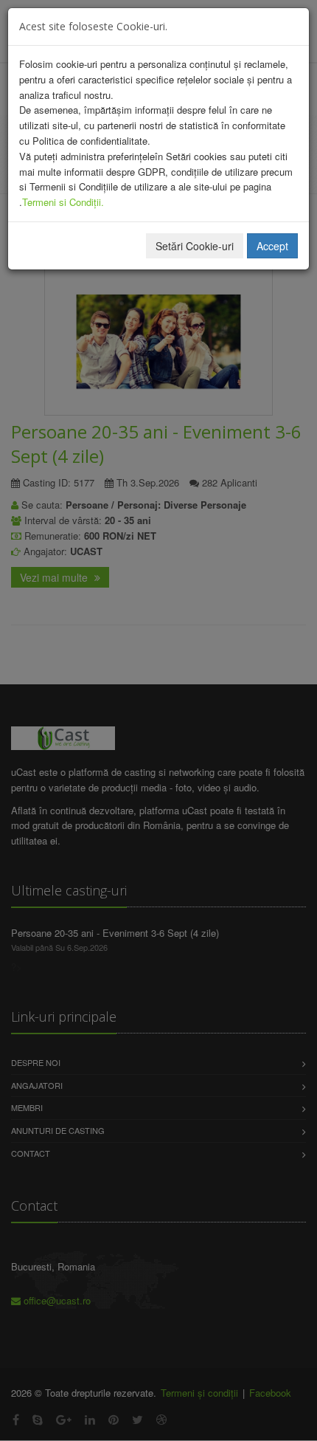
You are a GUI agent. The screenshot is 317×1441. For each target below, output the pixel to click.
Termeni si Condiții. (63, 202)
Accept (272, 245)
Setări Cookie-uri (195, 245)
